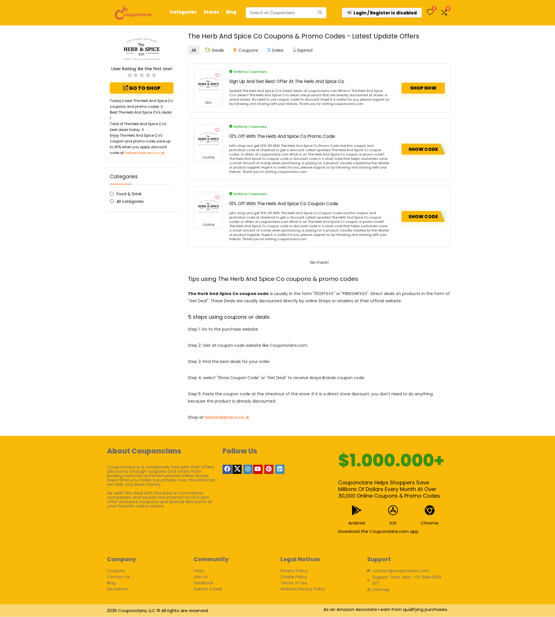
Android (356, 523)
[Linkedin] (279, 469)
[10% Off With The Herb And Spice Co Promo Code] (208, 139)
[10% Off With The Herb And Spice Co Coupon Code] (208, 206)
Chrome (430, 523)
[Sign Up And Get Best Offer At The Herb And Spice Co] (208, 84)
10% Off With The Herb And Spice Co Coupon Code (283, 204)
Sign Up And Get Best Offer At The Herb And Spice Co (286, 81)
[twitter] (237, 469)
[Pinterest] (268, 469)
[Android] (357, 510)
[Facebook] (227, 469)
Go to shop (144, 88)
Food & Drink (129, 194)
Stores (211, 12)
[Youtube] (257, 469)
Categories (183, 12)
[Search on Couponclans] (319, 12)
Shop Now (423, 88)
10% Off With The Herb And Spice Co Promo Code (282, 136)
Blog (231, 12)
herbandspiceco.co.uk (144, 152)
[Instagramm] (248, 469)
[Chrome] (430, 510)
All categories (130, 201)
